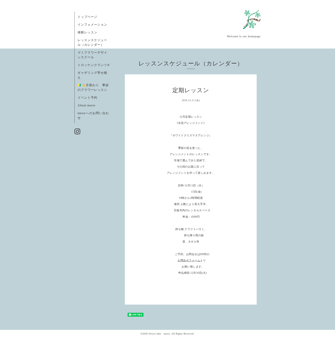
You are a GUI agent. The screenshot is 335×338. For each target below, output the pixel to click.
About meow (87, 105)
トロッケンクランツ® (94, 65)
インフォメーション (92, 24)
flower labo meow (159, 333)
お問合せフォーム (189, 260)
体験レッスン (87, 32)
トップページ (87, 16)
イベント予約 (87, 97)
